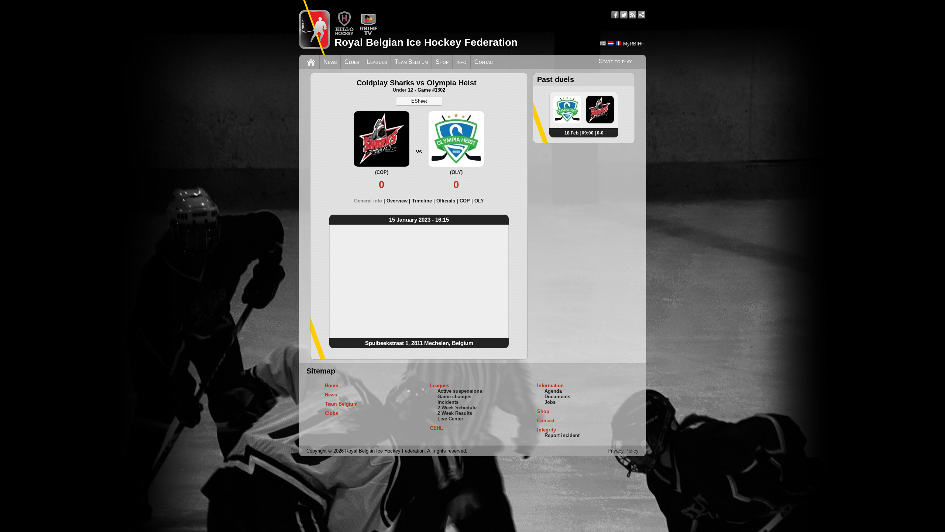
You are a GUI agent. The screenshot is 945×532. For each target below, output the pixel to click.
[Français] (618, 43)
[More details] (567, 122)
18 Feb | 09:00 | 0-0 (584, 133)
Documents (557, 396)
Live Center (450, 419)
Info (461, 62)
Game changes (454, 396)
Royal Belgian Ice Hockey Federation (426, 42)
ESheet (419, 101)
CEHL (436, 428)
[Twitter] (624, 14)
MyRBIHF (633, 44)
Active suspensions (459, 391)
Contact (484, 62)
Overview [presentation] (397, 201)
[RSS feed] (632, 14)
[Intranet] (641, 14)
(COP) (381, 172)
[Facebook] (615, 14)
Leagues (377, 62)
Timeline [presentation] (422, 201)
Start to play (615, 61)
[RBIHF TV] (368, 34)
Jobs (550, 402)
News (330, 62)
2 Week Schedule (457, 407)
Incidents (447, 402)
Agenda (553, 391)
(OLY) (456, 172)
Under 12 (403, 90)
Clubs (351, 62)
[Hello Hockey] (344, 34)
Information (550, 385)
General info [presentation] (368, 201)
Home (331, 385)
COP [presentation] (465, 201)
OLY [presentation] (479, 201)
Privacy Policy (623, 451)
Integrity (546, 430)
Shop (442, 62)
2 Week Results (454, 413)
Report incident (562, 435)
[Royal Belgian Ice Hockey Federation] (314, 27)
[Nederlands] (611, 43)
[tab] (370, 201)
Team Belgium (411, 62)
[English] (603, 43)
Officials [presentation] (445, 201)
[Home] (311, 61)
